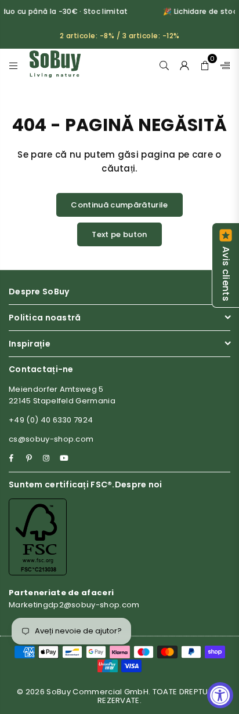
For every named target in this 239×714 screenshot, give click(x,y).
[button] (205, 64)
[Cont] (185, 64)
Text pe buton (119, 234)
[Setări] (222, 64)
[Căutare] (164, 64)
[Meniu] (13, 64)
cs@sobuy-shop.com (51, 439)
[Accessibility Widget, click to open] (220, 695)
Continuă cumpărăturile (119, 204)
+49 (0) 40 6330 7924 (51, 419)
